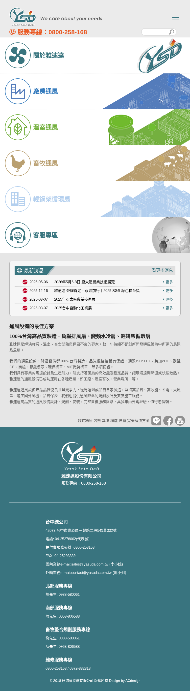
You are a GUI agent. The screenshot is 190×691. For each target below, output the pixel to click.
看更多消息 (162, 270)
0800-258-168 (67, 32)
